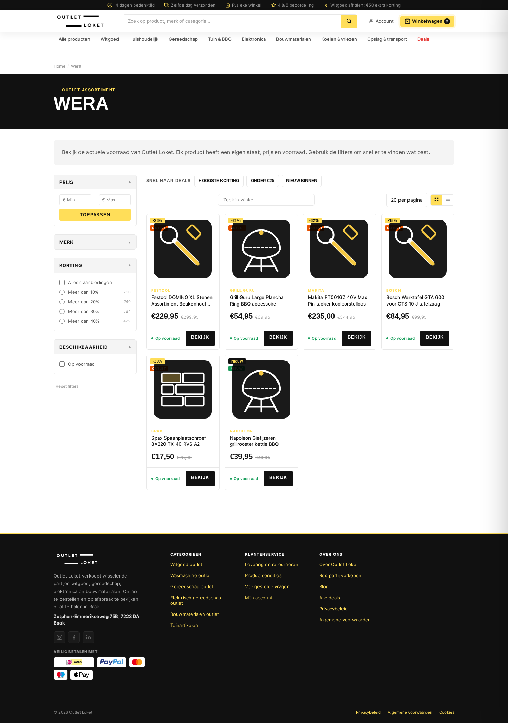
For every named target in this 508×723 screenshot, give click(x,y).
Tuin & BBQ (220, 39)
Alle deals (329, 597)
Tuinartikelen (184, 625)
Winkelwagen (430, 21)
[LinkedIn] (88, 637)
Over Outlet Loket (338, 564)
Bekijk (200, 337)
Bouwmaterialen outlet (194, 614)
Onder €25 (262, 180)
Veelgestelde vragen (267, 586)
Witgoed (110, 39)
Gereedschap (183, 39)
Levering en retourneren (271, 564)
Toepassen (95, 214)
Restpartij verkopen (340, 575)
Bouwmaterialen (293, 39)
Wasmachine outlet (190, 575)
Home (59, 66)
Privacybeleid (333, 608)
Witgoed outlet (186, 564)
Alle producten (74, 39)
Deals (423, 39)
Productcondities (263, 575)
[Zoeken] (349, 21)
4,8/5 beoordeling (296, 5)
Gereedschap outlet (192, 586)
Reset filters (67, 386)
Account (385, 21)
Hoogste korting (219, 180)
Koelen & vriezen (339, 39)
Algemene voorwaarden (345, 619)
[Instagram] (59, 637)
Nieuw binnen (301, 180)
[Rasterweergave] (436, 200)
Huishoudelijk (143, 39)
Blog (324, 586)
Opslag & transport (387, 39)
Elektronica (254, 39)
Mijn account (259, 597)
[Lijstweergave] (448, 200)
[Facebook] (74, 637)
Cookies (446, 712)
